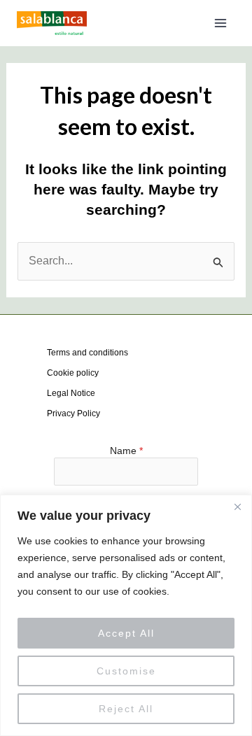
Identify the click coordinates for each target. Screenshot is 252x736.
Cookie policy (73, 373)
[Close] (237, 506)
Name (126, 450)
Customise (126, 671)
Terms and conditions (87, 353)
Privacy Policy (73, 413)
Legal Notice (71, 393)
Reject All (126, 708)
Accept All (126, 633)
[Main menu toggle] (220, 23)
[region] (126, 615)
